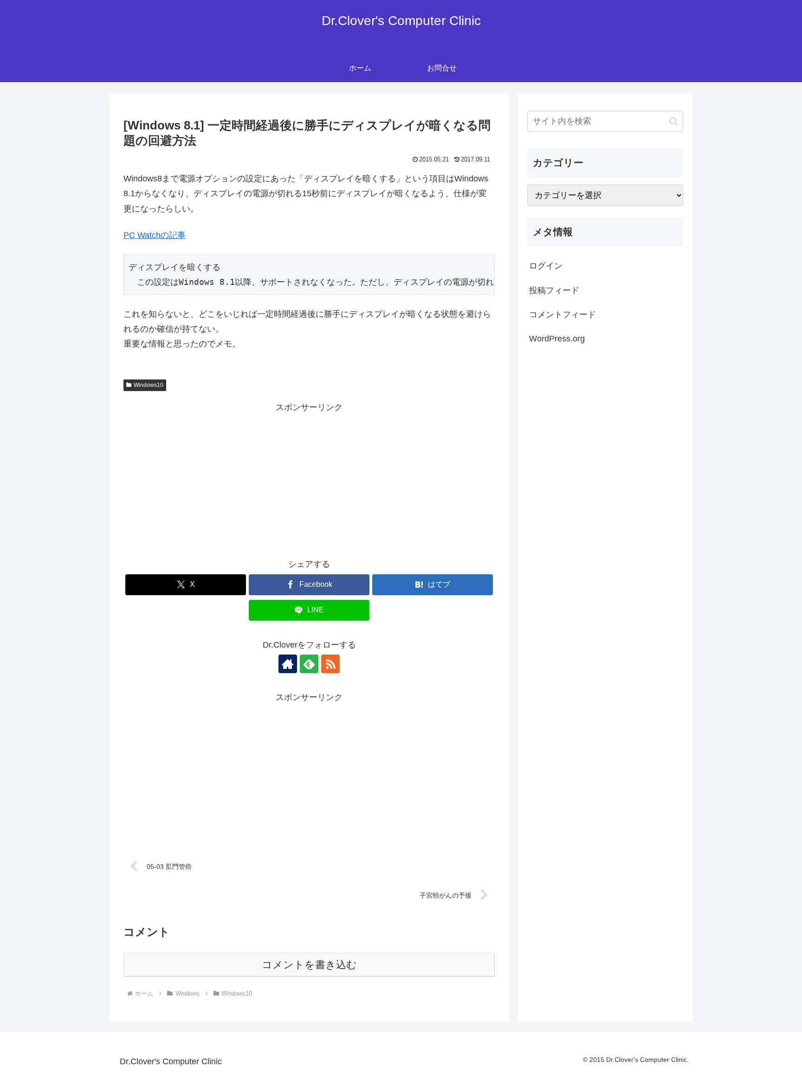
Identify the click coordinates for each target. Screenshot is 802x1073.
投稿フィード (554, 290)
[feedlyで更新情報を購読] (309, 664)
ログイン (546, 265)
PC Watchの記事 (154, 235)
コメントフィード (562, 314)
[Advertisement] (309, 480)
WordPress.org (557, 338)
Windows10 (148, 385)
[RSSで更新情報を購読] (330, 664)
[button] (674, 121)
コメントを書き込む (309, 964)
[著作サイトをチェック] (287, 664)
